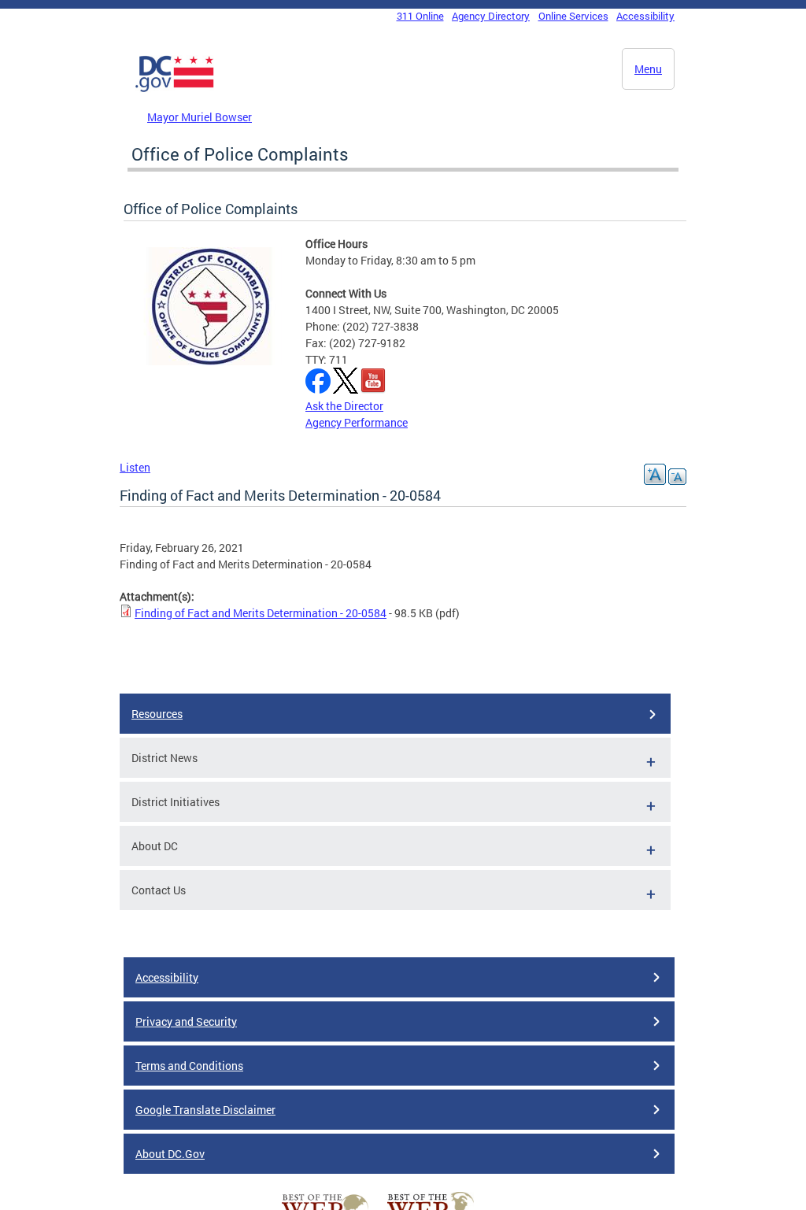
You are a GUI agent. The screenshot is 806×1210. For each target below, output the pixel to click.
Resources (157, 713)
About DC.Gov (170, 1153)
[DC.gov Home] (174, 89)
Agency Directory (491, 16)
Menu (648, 68)
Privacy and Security (186, 1021)
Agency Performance (356, 422)
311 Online (420, 16)
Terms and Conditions (189, 1065)
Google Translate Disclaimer (205, 1109)
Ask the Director (344, 405)
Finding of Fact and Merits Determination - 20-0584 (260, 612)
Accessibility (645, 16)
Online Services (573, 16)
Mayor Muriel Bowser (199, 116)
